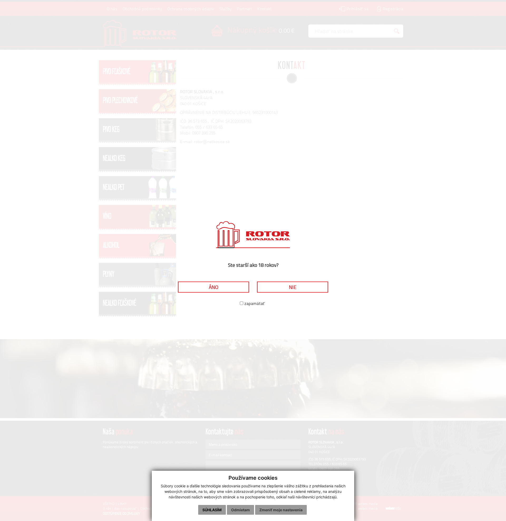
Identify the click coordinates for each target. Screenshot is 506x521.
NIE (292, 286)
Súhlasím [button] (212, 510)
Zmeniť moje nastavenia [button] (281, 510)
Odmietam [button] (240, 510)
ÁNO (213, 286)
